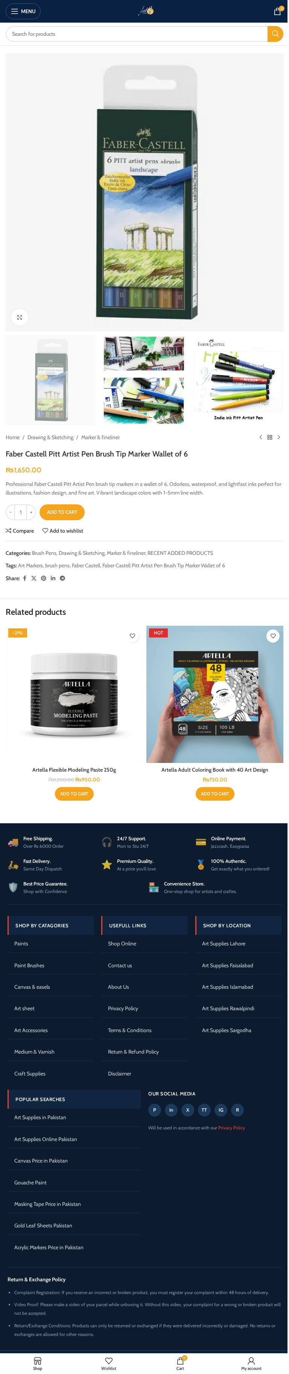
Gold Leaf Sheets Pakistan (43, 1225)
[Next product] (278, 437)
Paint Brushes (29, 965)
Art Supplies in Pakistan (40, 1117)
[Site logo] (144, 10)
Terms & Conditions (130, 1030)
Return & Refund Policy (133, 1051)
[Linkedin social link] (53, 578)
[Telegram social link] (62, 578)
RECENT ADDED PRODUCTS (180, 553)
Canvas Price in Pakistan (41, 1160)
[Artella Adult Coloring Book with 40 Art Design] (214, 694)
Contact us (120, 965)
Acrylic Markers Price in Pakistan (49, 1247)
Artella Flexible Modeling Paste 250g (74, 769)
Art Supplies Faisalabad (227, 965)
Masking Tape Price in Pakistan (47, 1204)
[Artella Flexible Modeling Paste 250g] (74, 694)
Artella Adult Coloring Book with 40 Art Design (214, 769)
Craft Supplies (30, 1073)
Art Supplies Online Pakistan (45, 1139)
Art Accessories (31, 1030)
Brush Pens (44, 553)
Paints (21, 943)
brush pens (57, 565)
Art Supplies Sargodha (226, 1030)
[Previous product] (260, 437)
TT (204, 1110)
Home (13, 437)
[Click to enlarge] (19, 317)
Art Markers (30, 565)
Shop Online (122, 943)
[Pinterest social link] (44, 578)
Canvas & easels (32, 986)
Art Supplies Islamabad (227, 986)
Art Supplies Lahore (223, 943)
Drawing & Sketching (50, 437)
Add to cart (62, 512)
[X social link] (34, 578)
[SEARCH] (275, 34)
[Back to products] (269, 437)
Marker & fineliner (100, 437)
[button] (74, 794)
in (171, 1110)
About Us (118, 986)
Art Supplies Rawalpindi (228, 1008)
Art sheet (24, 1008)
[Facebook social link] (24, 578)
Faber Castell (86, 565)
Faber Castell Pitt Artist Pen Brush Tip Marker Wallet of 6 (163, 565)
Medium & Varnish (34, 1051)
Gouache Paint (30, 1182)
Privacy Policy (123, 1008)
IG (221, 1110)
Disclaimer (119, 1073)
